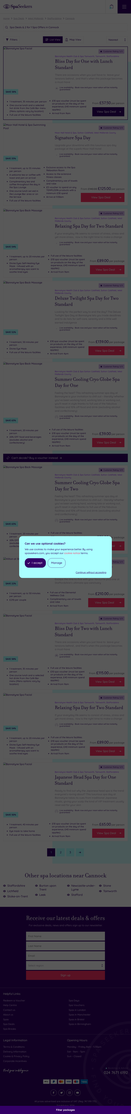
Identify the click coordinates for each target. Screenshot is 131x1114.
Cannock (70, 18)
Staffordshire (54, 18)
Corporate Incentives (15, 1061)
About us (8, 1014)
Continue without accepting (91, 572)
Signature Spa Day (73, 138)
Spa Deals (18, 18)
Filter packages (65, 1109)
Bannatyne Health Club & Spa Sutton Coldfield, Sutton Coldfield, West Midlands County (88, 219)
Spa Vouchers (76, 1005)
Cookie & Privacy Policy (16, 1056)
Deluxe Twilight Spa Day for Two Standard (87, 301)
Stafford (77, 895)
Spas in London (77, 1009)
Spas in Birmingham (80, 1024)
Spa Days (74, 1000)
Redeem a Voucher (14, 1000)
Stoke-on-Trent (17, 896)
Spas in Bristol (76, 1019)
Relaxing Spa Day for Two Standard (89, 226)
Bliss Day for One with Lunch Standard (84, 64)
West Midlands (35, 18)
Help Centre (10, 1005)
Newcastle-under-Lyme (83, 887)
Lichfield (12, 891)
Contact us (9, 1009)
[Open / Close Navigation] (124, 6)
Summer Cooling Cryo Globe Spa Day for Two (87, 486)
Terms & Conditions (14, 1046)
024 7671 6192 (116, 1072)
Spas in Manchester (80, 1014)
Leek (42, 895)
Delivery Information (14, 1051)
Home (6, 18)
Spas (6, 1019)
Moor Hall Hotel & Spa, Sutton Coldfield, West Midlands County (85, 132)
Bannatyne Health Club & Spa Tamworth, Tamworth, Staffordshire (87, 56)
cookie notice (72, 553)
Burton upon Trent (47, 887)
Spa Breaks (9, 1028)
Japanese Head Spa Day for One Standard (85, 780)
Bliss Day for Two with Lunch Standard (83, 631)
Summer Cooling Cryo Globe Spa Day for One (87, 382)
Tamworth (110, 891)
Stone (107, 885)
